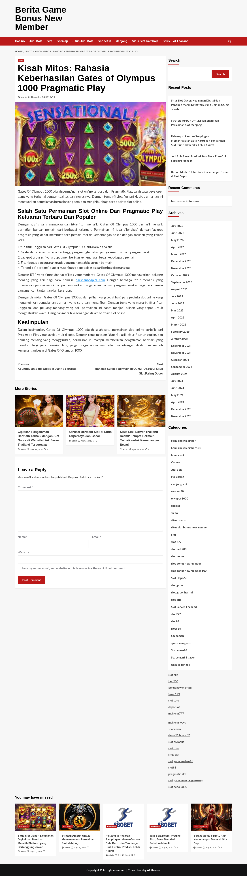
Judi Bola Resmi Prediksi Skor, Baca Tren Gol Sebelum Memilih (198, 158)
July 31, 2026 (36, 851)
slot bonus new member (186, 563)
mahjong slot (179, 484)
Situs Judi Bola (83, 41)
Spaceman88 (179, 650)
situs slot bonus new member (189, 527)
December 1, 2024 (40, 97)
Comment (25, 487)
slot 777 (176, 541)
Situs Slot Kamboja (145, 41)
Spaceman (177, 635)
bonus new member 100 (186, 447)
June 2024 (177, 387)
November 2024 (181, 352)
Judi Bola (35, 41)
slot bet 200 (178, 549)
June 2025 (177, 303)
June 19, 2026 (36, 449)
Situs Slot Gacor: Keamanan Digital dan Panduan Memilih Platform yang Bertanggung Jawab (200, 105)
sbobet (175, 505)
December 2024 (181, 345)
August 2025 (179, 289)
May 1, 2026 (86, 441)
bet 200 (173, 681)
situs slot (173, 754)
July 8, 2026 (167, 848)
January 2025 (179, 338)
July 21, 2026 (124, 855)
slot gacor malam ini (180, 761)
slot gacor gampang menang (185, 780)
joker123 (174, 694)
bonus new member (183, 440)
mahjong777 (176, 713)
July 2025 (177, 296)
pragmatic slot (177, 774)
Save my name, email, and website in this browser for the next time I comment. (74, 568)
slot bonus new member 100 (188, 570)
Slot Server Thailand (184, 606)
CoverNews (135, 870)
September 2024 (181, 366)
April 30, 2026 (138, 449)
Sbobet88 (104, 41)
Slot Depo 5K (179, 578)
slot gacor (177, 585)
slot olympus (176, 741)
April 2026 (177, 247)
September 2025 (181, 282)
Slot (49, 41)
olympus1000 (179, 498)
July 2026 (177, 225)
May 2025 (177, 310)
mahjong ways (177, 722)
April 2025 (177, 317)
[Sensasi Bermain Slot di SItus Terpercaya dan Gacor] (90, 411)
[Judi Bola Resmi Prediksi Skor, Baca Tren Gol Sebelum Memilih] (167, 817)
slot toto (173, 700)
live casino (177, 476)
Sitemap (62, 41)
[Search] (229, 41)
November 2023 (181, 416)
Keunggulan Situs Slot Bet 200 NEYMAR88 (47, 367)
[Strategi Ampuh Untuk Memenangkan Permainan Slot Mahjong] (79, 817)
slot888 (176, 628)
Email (96, 536)
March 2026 (178, 254)
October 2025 (180, 275)
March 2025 (178, 324)
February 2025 (180, 331)
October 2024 (180, 359)
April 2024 (177, 402)
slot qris (176, 599)
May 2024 (177, 395)
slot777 (176, 614)
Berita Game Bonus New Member (40, 18)
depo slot (174, 707)
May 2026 (177, 240)
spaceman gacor (181, 643)
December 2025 (181, 261)
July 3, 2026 (211, 848)
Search (174, 60)
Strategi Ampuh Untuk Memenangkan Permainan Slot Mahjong (195, 122)
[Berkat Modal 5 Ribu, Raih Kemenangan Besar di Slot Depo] (211, 817)
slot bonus (177, 556)
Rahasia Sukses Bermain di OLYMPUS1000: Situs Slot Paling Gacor (129, 369)
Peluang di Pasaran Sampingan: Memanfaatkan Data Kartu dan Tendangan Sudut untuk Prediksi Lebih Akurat (198, 141)
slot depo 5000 (177, 786)
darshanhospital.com (90, 280)
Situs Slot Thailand (176, 41)
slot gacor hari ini (182, 592)
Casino (20, 41)
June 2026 (177, 232)
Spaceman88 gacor (183, 657)
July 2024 (177, 380)
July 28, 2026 (80, 848)
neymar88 (177, 491)
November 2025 (181, 268)
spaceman (174, 729)
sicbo (174, 513)
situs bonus (178, 520)
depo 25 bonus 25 (179, 735)
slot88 (175, 621)
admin (24, 97)
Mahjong (121, 41)
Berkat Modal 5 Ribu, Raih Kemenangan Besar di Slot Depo (199, 174)
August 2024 (179, 373)
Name (22, 536)
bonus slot (177, 455)
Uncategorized (180, 664)
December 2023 (181, 409)
